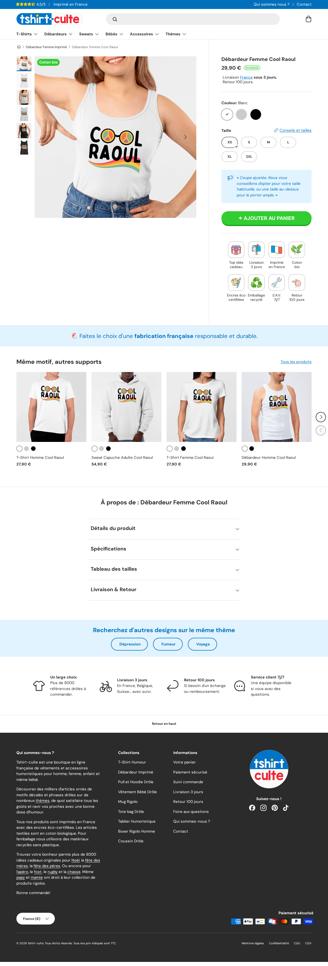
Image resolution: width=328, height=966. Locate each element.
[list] (115, 137)
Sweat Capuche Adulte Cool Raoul (122, 457)
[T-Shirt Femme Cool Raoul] (202, 407)
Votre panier (184, 762)
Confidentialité (279, 943)
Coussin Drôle (131, 841)
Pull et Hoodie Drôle (135, 781)
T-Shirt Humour (132, 762)
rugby (53, 871)
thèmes (42, 800)
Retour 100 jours (188, 801)
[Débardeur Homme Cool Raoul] (277, 407)
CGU (297, 943)
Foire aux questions (191, 811)
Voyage (203, 644)
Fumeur (168, 644)
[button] (308, 19)
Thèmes (173, 34)
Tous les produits (296, 361)
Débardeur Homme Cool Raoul (269, 457)
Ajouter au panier (269, 218)
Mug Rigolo (128, 801)
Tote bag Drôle (131, 811)
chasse (73, 871)
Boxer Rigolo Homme (136, 831)
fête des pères (47, 865)
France (246, 77)
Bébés (111, 34)
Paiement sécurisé (190, 772)
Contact (304, 4)
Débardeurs (55, 34)
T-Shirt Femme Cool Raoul (190, 457)
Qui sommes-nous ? (191, 821)
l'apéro (22, 871)
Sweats (86, 34)
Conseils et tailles (296, 130)
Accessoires (141, 34)
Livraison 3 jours (188, 791)
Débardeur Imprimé (135, 772)
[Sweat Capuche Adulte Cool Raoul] (126, 407)
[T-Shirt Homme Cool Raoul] (51, 407)
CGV (308, 943)
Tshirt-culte (36, 943)
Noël (75, 860)
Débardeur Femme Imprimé (46, 47)
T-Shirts (24, 34)
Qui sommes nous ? (272, 4)
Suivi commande (188, 781)
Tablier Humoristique (137, 821)
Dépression (130, 644)
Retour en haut (164, 723)
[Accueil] (18, 47)
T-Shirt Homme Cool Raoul (40, 457)
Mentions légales (253, 943)
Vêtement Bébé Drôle (137, 791)
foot (38, 871)
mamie (37, 877)
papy (20, 877)
